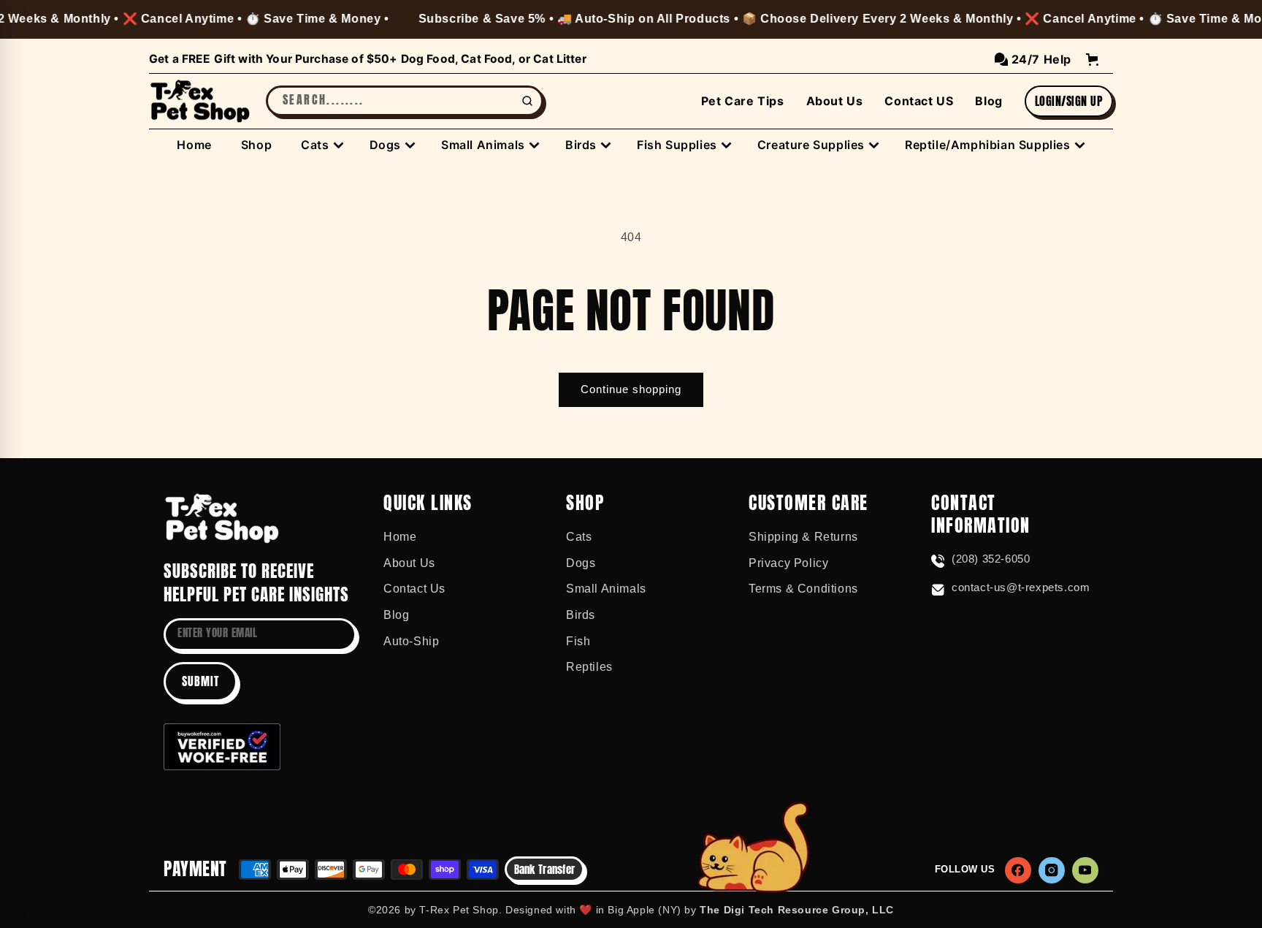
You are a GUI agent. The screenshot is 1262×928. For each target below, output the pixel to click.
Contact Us (414, 588)
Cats (579, 536)
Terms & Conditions (803, 588)
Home (399, 536)
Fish (578, 641)
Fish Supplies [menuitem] (677, 144)
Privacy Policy (788, 563)
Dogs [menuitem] (385, 144)
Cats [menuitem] (315, 144)
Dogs (580, 563)
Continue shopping (631, 389)
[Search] (527, 101)
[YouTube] (1085, 870)
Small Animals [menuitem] (483, 144)
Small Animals (606, 588)
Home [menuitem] (194, 144)
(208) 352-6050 (991, 558)
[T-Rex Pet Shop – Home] (200, 101)
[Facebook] (1018, 870)
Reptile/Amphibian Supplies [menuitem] (988, 144)
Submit (200, 681)
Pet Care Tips (742, 101)
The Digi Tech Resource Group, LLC (797, 910)
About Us (834, 101)
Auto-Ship (411, 641)
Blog (988, 101)
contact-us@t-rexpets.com (1021, 587)
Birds (580, 615)
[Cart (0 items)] (1092, 59)
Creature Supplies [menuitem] (811, 144)
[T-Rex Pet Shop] (222, 518)
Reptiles (589, 667)
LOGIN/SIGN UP (1069, 101)
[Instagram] (1052, 870)
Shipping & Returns (803, 536)
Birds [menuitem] (581, 144)
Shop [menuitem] (256, 144)
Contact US (918, 101)
